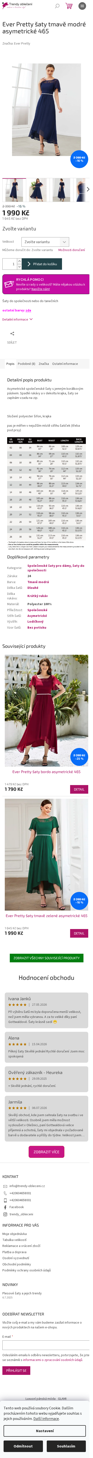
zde (28, 310)
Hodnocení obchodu (46, 977)
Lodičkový (35, 621)
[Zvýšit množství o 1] (19, 261)
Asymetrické (37, 616)
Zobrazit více (46, 1151)
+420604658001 (20, 1193)
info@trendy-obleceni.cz (27, 1186)
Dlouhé (32, 587)
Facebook (17, 1207)
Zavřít (42, 333)
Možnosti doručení (71, 250)
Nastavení (45, 1431)
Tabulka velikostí (14, 1240)
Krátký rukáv (37, 596)
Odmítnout (23, 1446)
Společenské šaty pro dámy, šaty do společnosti (55, 568)
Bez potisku (36, 627)
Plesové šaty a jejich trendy (22, 1293)
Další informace (46, 1418)
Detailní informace (15, 319)
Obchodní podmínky (16, 1264)
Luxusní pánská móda (41, 1398)
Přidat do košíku (45, 264)
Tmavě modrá (38, 582)
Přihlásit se (16, 1370)
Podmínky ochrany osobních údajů (26, 1270)
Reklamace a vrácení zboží (21, 1246)
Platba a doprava (14, 1252)
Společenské (37, 610)
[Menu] (82, 6)
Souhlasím (66, 1446)
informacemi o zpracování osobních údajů (52, 1360)
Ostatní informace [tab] (65, 364)
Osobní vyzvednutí (15, 1258)
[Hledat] (57, 6)
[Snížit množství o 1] (19, 267)
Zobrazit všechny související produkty (47, 958)
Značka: (16, 43)
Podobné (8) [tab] (26, 364)
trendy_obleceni (21, 1214)
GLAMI (62, 1398)
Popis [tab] (10, 364)
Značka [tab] (44, 364)
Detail (79, 789)
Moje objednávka (14, 1234)
